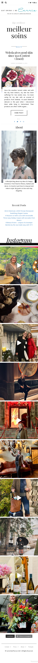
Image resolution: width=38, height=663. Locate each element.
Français (30, 647)
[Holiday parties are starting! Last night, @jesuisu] (19, 381)
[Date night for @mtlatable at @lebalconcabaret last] (19, 420)
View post (19, 113)
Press (15, 647)
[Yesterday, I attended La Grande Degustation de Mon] (19, 265)
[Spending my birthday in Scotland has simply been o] (19, 459)
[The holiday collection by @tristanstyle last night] (19, 343)
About (22, 647)
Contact (7, 647)
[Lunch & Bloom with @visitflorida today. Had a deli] (19, 614)
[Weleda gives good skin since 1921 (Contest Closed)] (19, 79)
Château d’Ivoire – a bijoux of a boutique (19, 222)
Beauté (19, 47)
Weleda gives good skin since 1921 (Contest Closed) (19, 56)
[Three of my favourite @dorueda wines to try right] (19, 575)
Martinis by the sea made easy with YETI (19, 225)
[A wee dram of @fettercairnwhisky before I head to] (19, 498)
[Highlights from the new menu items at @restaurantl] (19, 304)
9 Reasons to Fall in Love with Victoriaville (19, 216)
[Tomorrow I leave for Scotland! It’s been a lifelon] (19, 536)
